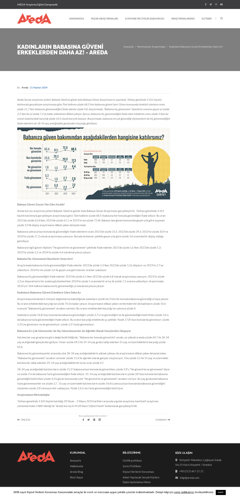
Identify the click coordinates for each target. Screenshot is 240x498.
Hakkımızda (76, 18)
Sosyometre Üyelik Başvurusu (144, 18)
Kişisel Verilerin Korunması (138, 471)
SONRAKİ (161, 419)
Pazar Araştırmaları (104, 18)
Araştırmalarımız (183, 18)
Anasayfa (129, 46)
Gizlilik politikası (132, 460)
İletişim (207, 18)
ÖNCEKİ (25, 419)
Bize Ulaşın (76, 477)
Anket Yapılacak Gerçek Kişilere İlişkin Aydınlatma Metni (141, 480)
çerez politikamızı (184, 492)
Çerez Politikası (132, 466)
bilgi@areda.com (189, 477)
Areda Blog (76, 471)
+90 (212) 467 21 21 (191, 471)
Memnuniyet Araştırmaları (151, 46)
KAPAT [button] (221, 492)
